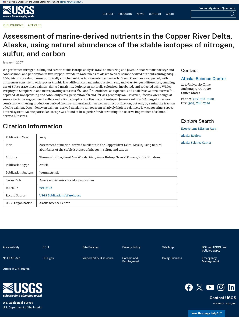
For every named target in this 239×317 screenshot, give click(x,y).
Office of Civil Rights (16, 268)
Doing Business (172, 258)
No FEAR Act (11, 258)
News (140, 14)
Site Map (168, 247)
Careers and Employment (130, 260)
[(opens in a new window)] (189, 287)
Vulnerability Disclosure (98, 258)
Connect (155, 14)
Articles (34, 25)
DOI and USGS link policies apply (214, 249)
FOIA (46, 247)
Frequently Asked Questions (217, 8)
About (170, 14)
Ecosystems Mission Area (198, 128)
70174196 (45, 187)
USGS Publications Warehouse (60, 195)
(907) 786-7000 (203, 99)
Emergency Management (210, 260)
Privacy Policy (131, 247)
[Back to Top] (226, 304)
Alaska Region (191, 135)
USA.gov (48, 258)
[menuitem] (108, 12)
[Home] (18, 17)
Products (125, 14)
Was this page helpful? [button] (207, 313)
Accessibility (11, 247)
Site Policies (90, 247)
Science (108, 14)
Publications (13, 25)
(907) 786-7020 (199, 103)
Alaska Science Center (203, 78)
